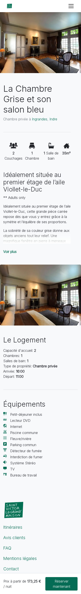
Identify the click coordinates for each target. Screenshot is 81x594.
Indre (53, 119)
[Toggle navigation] (71, 6)
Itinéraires (12, 527)
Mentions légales (20, 558)
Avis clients (14, 537)
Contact (11, 568)
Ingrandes (39, 119)
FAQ (7, 548)
